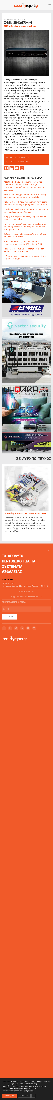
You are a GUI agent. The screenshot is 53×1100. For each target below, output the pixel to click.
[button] (49, 5)
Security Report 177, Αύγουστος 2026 (25, 513)
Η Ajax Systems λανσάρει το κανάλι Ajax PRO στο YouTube (25, 257)
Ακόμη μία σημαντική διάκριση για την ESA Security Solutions (26, 218)
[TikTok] (16, 628)
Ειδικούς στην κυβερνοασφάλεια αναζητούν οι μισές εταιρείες (25, 235)
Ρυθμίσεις (24, 1096)
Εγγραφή (9, 617)
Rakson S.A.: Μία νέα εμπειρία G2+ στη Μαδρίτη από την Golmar (24, 250)
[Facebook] (4, 628)
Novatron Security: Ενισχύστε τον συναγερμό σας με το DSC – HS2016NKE (23, 243)
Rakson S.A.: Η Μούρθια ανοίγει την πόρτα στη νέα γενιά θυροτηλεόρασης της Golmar (25, 203)
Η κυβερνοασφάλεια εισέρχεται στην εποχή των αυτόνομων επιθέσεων (26, 210)
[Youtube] (28, 628)
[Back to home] (26, 5)
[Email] (34, 628)
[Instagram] (22, 628)
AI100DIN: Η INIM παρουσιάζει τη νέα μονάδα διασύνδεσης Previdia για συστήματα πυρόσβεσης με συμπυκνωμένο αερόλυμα (24, 185)
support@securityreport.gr (24, 596)
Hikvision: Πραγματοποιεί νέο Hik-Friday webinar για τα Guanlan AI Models (25, 196)
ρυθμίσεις (28, 1091)
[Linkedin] (10, 628)
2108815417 (24, 591)
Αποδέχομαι (9, 1096)
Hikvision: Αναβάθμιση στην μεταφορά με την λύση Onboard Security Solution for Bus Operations (25, 227)
